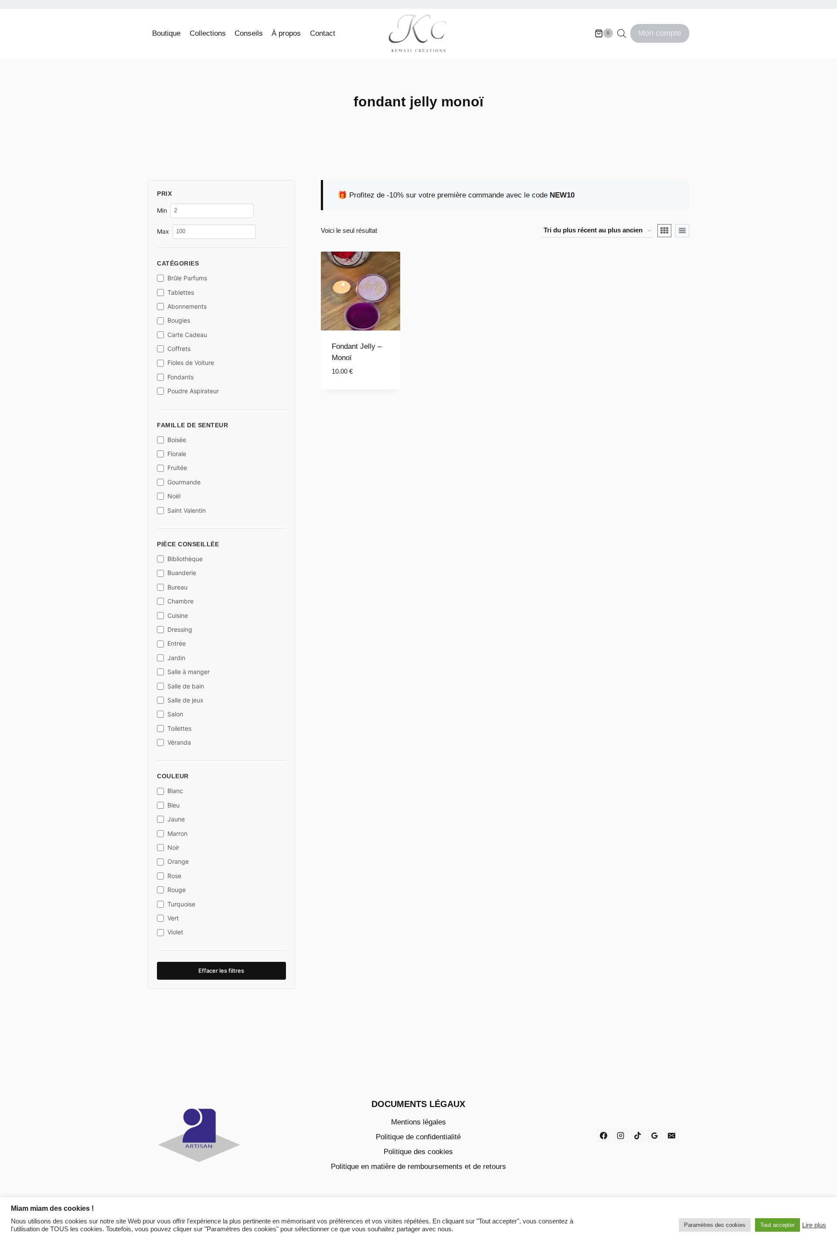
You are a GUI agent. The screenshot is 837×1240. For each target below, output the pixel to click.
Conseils (249, 33)
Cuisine (177, 615)
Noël (173, 496)
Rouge (176, 889)
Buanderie (181, 572)
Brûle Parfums (187, 278)
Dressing (179, 629)
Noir (173, 847)
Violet (175, 932)
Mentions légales (418, 1122)
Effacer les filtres (221, 970)
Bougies (178, 320)
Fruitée (177, 467)
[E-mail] (671, 1135)
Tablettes (180, 292)
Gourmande (184, 482)
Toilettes (179, 728)
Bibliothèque (185, 558)
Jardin (176, 657)
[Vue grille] (664, 230)
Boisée (176, 439)
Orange (178, 861)
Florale (176, 453)
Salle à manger (188, 671)
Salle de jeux (185, 700)
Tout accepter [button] (777, 1225)
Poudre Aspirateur (193, 391)
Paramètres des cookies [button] (714, 1225)
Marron (177, 833)
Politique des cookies (418, 1152)
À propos (286, 33)
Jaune (176, 819)
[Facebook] (603, 1135)
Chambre (180, 601)
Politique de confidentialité (418, 1137)
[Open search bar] (621, 33)
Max (163, 231)
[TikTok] (637, 1135)
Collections (208, 33)
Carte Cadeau (187, 334)
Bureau (177, 587)
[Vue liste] (682, 230)
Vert (173, 918)
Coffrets (179, 348)
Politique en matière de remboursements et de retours (418, 1166)
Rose (174, 875)
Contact (322, 33)
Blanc (175, 790)
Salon (175, 714)
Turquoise (181, 904)
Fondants (180, 377)
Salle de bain (185, 686)
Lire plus (814, 1225)
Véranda (179, 742)
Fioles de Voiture (190, 362)
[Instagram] (620, 1135)
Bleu (173, 805)
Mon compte (659, 33)
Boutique (166, 33)
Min (162, 210)
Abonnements (187, 306)
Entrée (176, 643)
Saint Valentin (186, 510)
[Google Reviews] (654, 1135)
